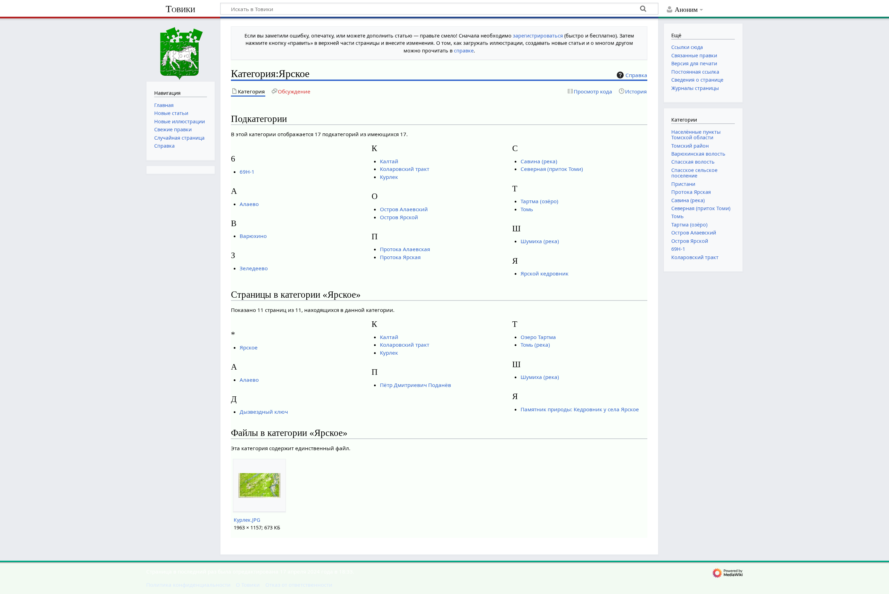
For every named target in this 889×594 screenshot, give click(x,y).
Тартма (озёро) (539, 201)
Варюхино (253, 235)
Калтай (389, 161)
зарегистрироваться (538, 35)
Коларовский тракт (404, 168)
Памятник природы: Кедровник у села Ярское (580, 409)
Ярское (249, 347)
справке (464, 50)
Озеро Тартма (538, 336)
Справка (636, 75)
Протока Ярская (400, 257)
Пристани (683, 184)
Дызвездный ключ (264, 411)
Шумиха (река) (540, 241)
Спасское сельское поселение (694, 173)
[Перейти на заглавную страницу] (180, 49)
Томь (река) (535, 344)
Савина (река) (539, 161)
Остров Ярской (399, 217)
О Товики (248, 584)
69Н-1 (247, 171)
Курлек (389, 176)
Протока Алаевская (405, 249)
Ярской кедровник (544, 273)
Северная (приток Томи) (552, 168)
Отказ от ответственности (298, 584)
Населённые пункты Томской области (696, 135)
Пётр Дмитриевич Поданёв (415, 384)
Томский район (690, 145)
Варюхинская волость (698, 153)
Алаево (249, 203)
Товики (180, 8)
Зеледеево (254, 268)
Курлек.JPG (247, 520)
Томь (527, 209)
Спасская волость (693, 161)
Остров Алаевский (404, 209)
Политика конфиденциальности (188, 584)
